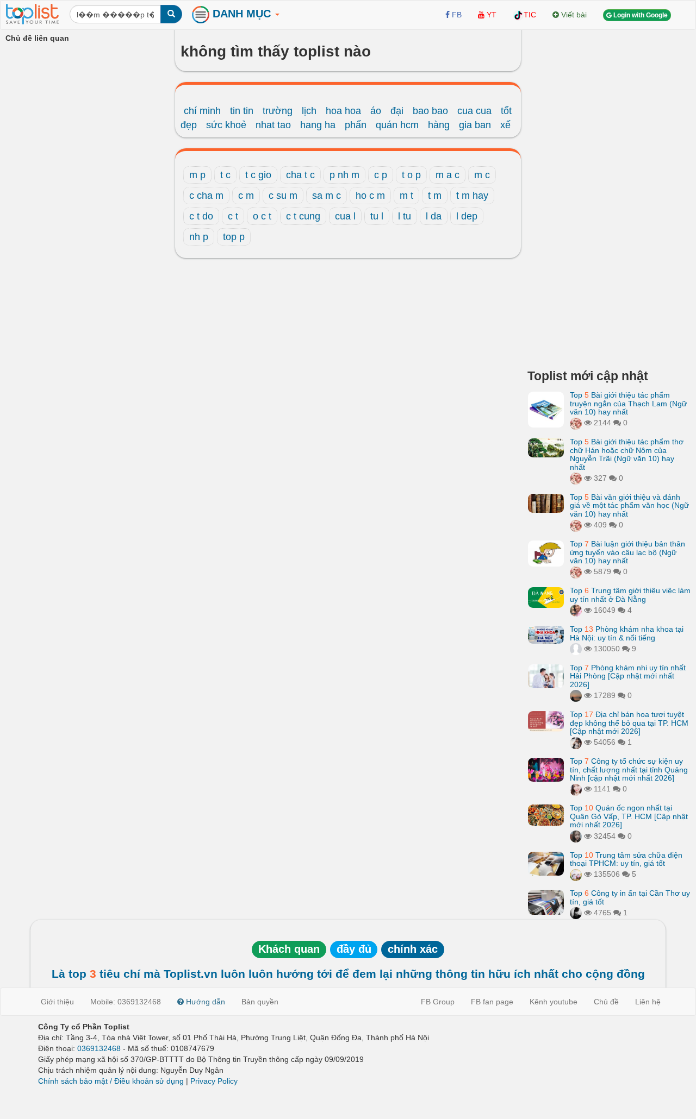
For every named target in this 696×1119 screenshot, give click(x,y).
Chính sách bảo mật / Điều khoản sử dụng (111, 1081)
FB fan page (492, 1001)
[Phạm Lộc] (576, 912)
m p (197, 174)
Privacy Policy (214, 1081)
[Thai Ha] (576, 422)
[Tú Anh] (576, 742)
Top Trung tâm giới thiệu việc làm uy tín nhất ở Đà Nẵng (630, 594)
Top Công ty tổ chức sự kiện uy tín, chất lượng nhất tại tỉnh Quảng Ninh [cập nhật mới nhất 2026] (629, 769)
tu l (376, 216)
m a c (447, 174)
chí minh (202, 110)
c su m (283, 195)
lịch (309, 110)
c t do (201, 216)
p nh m (344, 174)
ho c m (370, 195)
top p (234, 236)
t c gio (258, 174)
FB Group (438, 1001)
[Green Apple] (576, 610)
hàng (439, 125)
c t (233, 216)
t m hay (472, 195)
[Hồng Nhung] (576, 836)
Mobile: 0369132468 (125, 1001)
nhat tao (273, 125)
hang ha (317, 125)
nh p (198, 236)
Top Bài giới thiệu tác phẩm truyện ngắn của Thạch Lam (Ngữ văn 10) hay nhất (628, 403)
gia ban (475, 125)
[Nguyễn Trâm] (576, 695)
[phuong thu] (576, 788)
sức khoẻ (226, 125)
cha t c (300, 174)
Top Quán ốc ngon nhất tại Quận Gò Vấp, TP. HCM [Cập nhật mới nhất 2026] (629, 816)
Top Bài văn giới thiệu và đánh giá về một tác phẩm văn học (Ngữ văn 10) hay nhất (629, 505)
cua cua (474, 110)
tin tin (241, 110)
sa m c (326, 195)
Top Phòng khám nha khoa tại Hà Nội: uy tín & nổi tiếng (626, 633)
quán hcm (397, 125)
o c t (262, 216)
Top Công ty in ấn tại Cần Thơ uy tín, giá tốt (630, 897)
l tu (404, 216)
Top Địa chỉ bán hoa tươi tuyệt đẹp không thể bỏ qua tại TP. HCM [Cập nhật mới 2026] (629, 722)
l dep (466, 216)
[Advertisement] (609, 196)
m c (482, 174)
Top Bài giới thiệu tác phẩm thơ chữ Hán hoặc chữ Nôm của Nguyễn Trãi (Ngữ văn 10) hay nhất (626, 454)
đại (396, 110)
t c (225, 174)
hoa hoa (343, 110)
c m (246, 195)
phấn (355, 125)
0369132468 (99, 1048)
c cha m (206, 195)
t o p (411, 174)
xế (505, 125)
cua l (345, 216)
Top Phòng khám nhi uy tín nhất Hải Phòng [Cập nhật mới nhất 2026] (628, 676)
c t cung (303, 216)
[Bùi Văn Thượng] (576, 648)
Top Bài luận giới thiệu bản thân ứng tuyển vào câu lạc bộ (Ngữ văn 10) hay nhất (627, 552)
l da (434, 216)
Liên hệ (648, 1001)
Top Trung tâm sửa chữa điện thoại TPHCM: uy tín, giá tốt (626, 859)
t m (435, 195)
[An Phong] (576, 874)
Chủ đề (606, 1001)
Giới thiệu (57, 1001)
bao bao (430, 110)
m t (406, 195)
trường (278, 110)
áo (375, 110)
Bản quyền (259, 1001)
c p (380, 174)
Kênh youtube (553, 1001)
